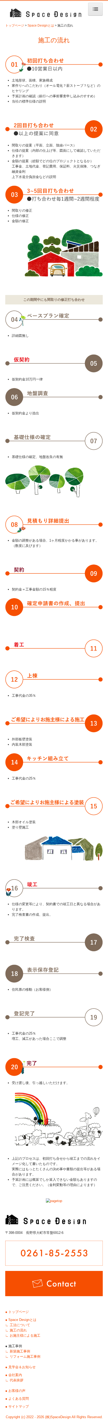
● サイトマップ (17, 1406)
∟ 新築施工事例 (17, 1351)
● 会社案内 (13, 1375)
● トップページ (17, 1312)
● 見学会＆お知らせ (20, 1367)
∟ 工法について (17, 1325)
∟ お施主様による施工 (22, 1335)
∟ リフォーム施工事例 (22, 1356)
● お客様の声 (15, 1391)
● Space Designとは (20, 1320)
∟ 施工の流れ (16, 1330)
